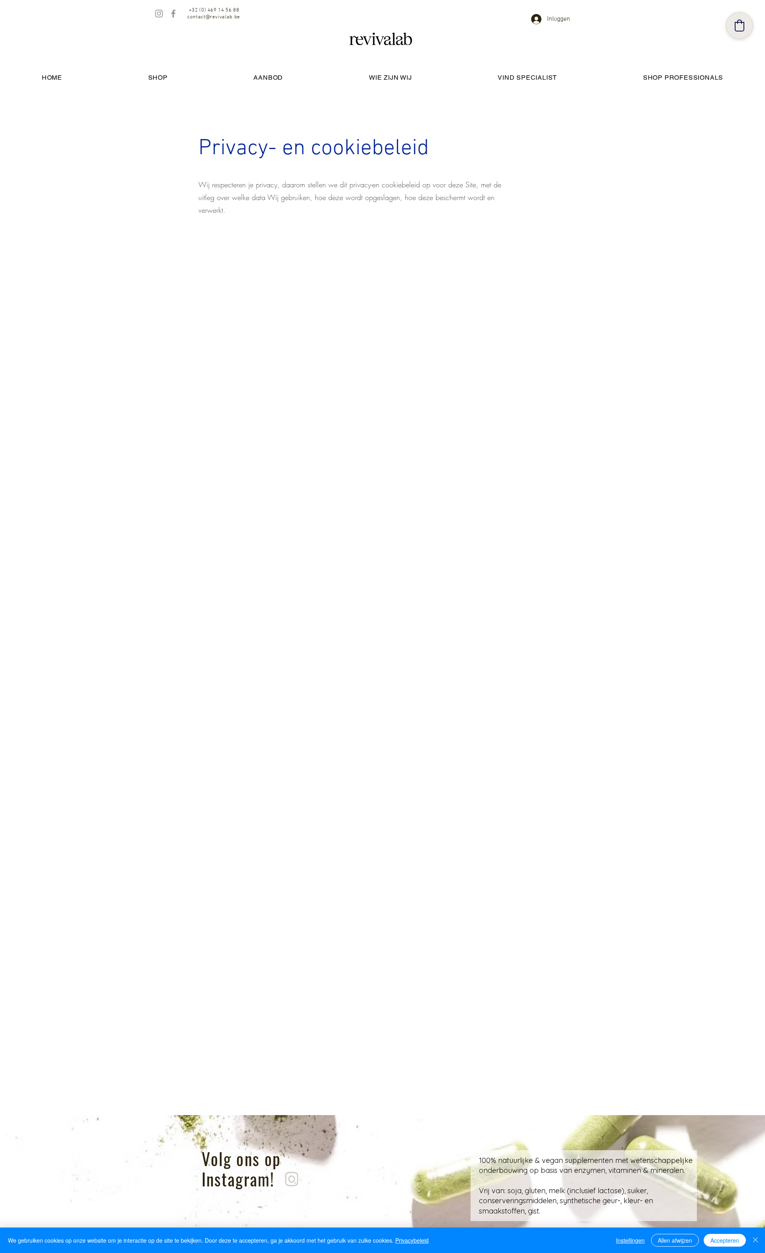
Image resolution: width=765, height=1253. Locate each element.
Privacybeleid (412, 1240)
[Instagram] (159, 13)
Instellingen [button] (630, 1240)
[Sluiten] (755, 1240)
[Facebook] (173, 13)
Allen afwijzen (675, 1240)
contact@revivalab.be (213, 17)
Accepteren (724, 1240)
